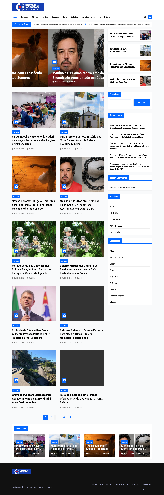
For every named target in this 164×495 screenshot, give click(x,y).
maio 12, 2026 (19, 407)
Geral (65, 17)
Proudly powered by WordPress (22, 487)
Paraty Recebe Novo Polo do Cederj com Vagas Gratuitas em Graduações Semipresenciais (33, 140)
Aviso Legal (109, 484)
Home (14, 17)
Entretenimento (88, 17)
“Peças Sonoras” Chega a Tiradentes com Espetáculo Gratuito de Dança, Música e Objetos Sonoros (33, 204)
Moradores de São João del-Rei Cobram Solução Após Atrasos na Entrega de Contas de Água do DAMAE (129, 166)
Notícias (24, 17)
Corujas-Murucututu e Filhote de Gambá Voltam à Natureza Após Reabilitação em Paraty (79, 269)
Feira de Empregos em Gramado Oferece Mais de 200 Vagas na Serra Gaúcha (81, 398)
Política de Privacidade (122, 484)
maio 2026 (114, 207)
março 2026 (115, 219)
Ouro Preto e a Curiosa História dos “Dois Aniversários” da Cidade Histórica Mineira (80, 140)
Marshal (36, 82)
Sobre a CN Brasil (106, 17)
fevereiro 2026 (116, 226)
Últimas (35, 17)
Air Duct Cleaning (146, 490)
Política (45, 17)
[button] (145, 17)
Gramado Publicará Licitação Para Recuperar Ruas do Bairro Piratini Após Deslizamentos (32, 398)
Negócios (114, 276)
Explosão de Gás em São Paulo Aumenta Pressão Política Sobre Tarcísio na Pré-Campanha (31, 334)
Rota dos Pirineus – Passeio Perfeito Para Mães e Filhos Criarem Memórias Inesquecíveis (81, 334)
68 (64, 417)
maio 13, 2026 (24, 82)
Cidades (74, 17)
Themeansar (48, 487)
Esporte (55, 17)
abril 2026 (114, 213)
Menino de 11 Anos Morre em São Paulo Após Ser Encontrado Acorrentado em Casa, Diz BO (55, 75)
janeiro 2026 (115, 232)
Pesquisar (114, 94)
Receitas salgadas (117, 296)
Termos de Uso (136, 484)
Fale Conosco (147, 484)
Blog (112, 251)
